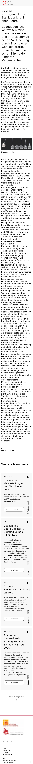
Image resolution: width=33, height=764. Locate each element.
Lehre (4, 758)
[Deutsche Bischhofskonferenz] (13, 723)
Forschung (6, 750)
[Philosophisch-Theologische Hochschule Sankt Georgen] (13, 732)
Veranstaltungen (8, 762)
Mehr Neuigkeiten (16, 697)
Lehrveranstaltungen (9, 760)
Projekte (5, 752)
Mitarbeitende (7, 754)
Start (4, 748)
